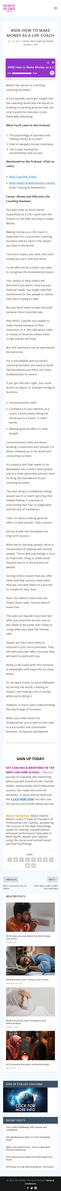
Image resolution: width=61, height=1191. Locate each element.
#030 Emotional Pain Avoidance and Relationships (26, 1022)
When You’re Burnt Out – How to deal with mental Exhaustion (28, 1148)
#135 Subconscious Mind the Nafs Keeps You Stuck (28, 937)
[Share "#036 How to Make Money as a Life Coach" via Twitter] (16, 860)
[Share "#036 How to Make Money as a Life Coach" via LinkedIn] (39, 860)
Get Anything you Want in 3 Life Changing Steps (28, 1138)
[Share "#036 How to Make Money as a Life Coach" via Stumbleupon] (51, 860)
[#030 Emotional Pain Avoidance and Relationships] (30, 1001)
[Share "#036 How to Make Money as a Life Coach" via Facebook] (10, 860)
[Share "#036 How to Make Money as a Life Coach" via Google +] (22, 860)
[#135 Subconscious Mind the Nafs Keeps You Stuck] (30, 917)
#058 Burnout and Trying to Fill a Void (27, 979)
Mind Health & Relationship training (32, 183)
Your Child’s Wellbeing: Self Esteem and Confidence (26, 1128)
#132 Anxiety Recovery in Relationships (27, 1064)
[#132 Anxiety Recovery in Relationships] (30, 1045)
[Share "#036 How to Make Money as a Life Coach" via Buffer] (45, 860)
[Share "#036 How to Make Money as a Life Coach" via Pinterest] (33, 860)
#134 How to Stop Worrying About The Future (30, 1166)
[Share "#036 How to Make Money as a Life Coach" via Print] (33, 866)
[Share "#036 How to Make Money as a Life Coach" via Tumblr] (27, 860)
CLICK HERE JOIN (22, 799)
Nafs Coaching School (23, 176)
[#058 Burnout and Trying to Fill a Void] (30, 960)
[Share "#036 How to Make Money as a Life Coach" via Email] (27, 866)
